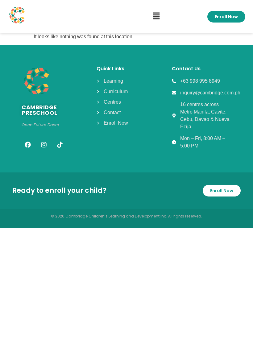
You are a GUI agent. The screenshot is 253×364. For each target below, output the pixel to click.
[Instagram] (44, 145)
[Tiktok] (60, 145)
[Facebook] (28, 145)
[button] (156, 16)
